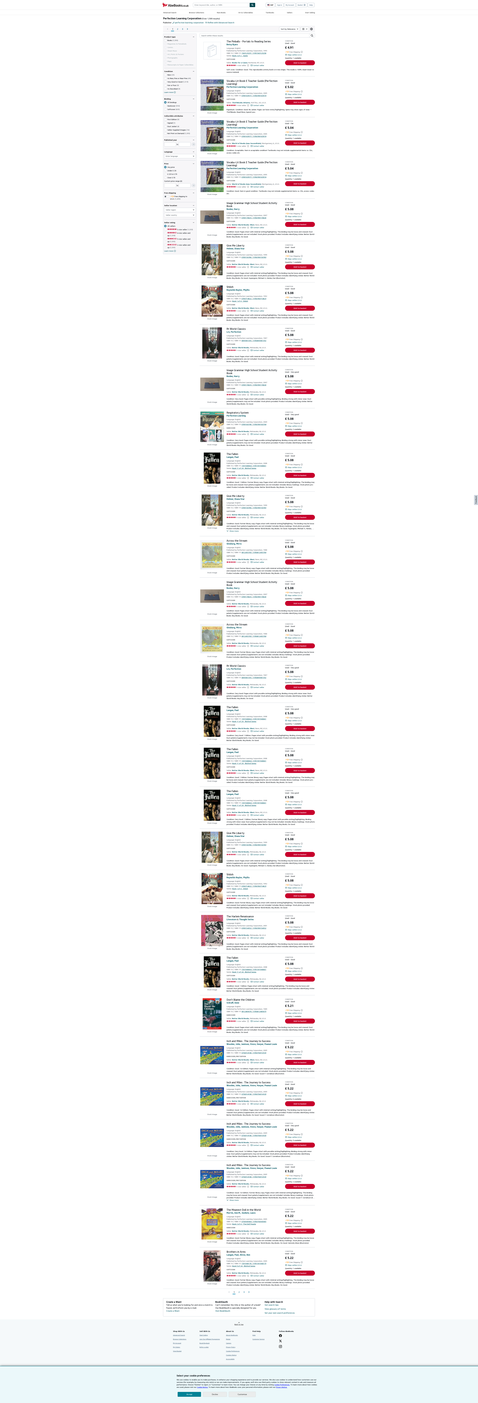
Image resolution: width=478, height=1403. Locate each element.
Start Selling (310, 12)
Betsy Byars (232, 44)
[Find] (252, 5)
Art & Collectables (245, 12)
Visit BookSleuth (222, 1311)
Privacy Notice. (281, 1387)
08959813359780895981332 (253, 340)
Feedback (476, 500)
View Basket (177, 1351)
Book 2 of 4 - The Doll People (244, 1224)
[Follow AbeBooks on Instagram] (280, 1346)
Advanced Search (169, 12)
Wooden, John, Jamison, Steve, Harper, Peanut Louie (252, 1044)
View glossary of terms (275, 1309)
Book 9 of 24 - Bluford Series (243, 1266)
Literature (232, 919)
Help (311, 5)
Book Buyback (204, 1343)
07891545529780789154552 (253, 928)
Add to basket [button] (300, 63)
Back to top (239, 1324)
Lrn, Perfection (234, 332)
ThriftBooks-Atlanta (241, 102)
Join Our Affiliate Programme (210, 1339)
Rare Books (221, 12)
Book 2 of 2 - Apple (240, 56)
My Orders (176, 1347)
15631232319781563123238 (253, 53)
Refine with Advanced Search (221, 22)
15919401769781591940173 (253, 1263)
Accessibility (230, 1359)
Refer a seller (204, 1347)
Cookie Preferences (233, 1351)
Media (228, 1339)
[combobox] (221, 5)
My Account (290, 5)
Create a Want (172, 1311)
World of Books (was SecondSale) (246, 143)
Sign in (279, 5)
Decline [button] (215, 1394)
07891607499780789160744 (253, 424)
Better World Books (240, 347)
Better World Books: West (243, 225)
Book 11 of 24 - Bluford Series (244, 468)
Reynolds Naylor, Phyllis (238, 290)
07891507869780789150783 (253, 257)
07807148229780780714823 (253, 299)
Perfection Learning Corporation (242, 87)
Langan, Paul (233, 457)
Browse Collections (196, 12)
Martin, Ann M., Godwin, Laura (241, 1213)
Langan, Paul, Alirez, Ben (238, 1255)
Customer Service (258, 1339)
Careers (228, 1343)
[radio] (165, 106)
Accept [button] (189, 1394)
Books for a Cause (239, 63)
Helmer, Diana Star (236, 248)
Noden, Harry (233, 209)
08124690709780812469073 (253, 1011)
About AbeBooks (232, 1335)
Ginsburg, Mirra (234, 543)
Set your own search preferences (280, 1313)
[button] (167, 29)
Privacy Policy (230, 1347)
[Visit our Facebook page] (280, 1336)
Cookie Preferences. (282, 1385)
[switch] (166, 196)
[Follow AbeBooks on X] (280, 1341)
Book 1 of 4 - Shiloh (240, 301)
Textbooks (270, 12)
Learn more (168, 92)
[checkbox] (165, 40)
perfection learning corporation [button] (189, 22)
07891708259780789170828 (253, 218)
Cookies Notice (231, 1355)
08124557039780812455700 (253, 552)
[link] (311, 29)
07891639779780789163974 (253, 96)
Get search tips (272, 1305)
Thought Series (246, 919)
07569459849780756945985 (253, 1221)
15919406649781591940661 (253, 466)
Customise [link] (242, 1394)
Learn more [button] (168, 251)
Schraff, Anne (233, 1003)
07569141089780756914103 (253, 1053)
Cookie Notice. (202, 1387)
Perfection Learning (236, 415)
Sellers (289, 12)
